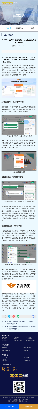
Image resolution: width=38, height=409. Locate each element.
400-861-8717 (11, 370)
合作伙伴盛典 (18, 341)
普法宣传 (25, 399)
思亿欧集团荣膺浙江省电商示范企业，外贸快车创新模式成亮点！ (21, 328)
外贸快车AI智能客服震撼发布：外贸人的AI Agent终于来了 (20, 323)
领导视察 (19, 28)
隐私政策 (31, 397)
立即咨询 (10, 406)
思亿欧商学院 (30, 341)
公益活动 (4, 341)
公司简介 (4, 338)
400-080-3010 (11, 368)
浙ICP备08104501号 (16, 399)
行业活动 (30, 28)
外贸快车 (4, 348)
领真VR (26, 350)
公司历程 (16, 338)
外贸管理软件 (6, 350)
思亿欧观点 (27, 360)
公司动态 (7, 28)
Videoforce (27, 348)
